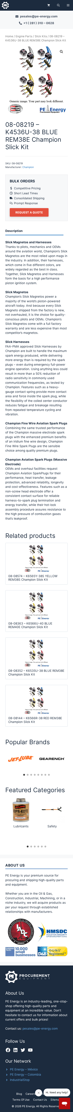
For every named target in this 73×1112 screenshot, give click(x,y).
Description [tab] (14, 231)
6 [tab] (42, 775)
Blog (19, 1093)
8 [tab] (49, 775)
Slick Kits (41, 36)
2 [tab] (27, 775)
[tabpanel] (20, 758)
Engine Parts (24, 36)
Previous (2, 761)
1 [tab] (24, 775)
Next (70, 761)
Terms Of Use (21, 1099)
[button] (58, 5)
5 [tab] (38, 775)
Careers (31, 1093)
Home (9, 36)
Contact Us (40, 1099)
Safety (52, 826)
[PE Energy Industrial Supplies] (5, 5)
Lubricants (21, 826)
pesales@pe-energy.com (40, 1028)
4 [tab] (34, 775)
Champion (28, 167)
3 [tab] (31, 775)
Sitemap (55, 1099)
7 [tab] (45, 775)
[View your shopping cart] (49, 5)
